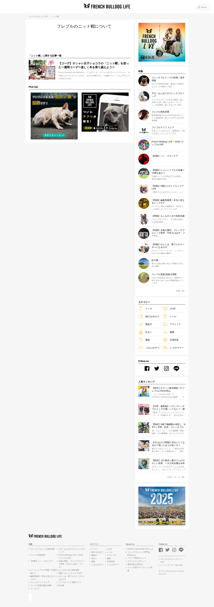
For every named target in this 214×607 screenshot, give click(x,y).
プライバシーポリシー (136, 561)
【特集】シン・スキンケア (41, 561)
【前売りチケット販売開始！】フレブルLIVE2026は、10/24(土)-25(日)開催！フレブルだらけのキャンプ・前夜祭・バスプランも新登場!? (168, 389)
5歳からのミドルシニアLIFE (70, 573)
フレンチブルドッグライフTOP (171, 560)
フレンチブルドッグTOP (38, 16)
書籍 (147, 339)
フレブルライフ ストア (40, 582)
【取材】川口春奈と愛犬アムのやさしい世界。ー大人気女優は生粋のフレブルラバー (168, 462)
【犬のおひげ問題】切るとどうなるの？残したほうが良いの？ (168, 443)
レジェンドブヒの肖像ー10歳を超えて (43, 571)
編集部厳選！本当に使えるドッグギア (43, 577)
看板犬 (148, 324)
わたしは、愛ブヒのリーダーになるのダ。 (71, 577)
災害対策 (174, 339)
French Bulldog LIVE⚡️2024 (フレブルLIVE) (70, 556)
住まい (148, 332)
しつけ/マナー (177, 347)
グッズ (148, 308)
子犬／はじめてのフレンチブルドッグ (71, 550)
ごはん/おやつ (152, 347)
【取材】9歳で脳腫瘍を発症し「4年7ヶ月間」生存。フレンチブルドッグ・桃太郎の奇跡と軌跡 (168, 426)
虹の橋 (61, 585)
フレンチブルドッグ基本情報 (42, 549)
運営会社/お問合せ (135, 564)
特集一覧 (180, 291)
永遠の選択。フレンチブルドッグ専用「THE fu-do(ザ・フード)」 (71, 564)
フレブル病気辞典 (37, 555)
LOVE (172, 308)
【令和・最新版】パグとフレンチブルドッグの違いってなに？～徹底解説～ (168, 408)
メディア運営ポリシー (136, 558)
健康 (172, 332)
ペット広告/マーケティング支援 (139, 569)
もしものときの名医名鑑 (68, 570)
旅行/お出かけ (152, 316)
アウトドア (175, 324)
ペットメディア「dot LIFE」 (172, 565)
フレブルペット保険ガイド (69, 582)
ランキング (35, 588)
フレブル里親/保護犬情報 (41, 585)
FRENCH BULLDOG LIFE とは (140, 549)
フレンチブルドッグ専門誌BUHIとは (138, 553)
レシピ (173, 316)
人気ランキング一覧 (175, 477)
